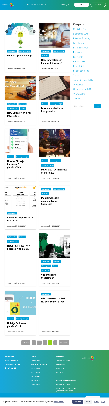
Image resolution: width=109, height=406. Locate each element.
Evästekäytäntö (59, 402)
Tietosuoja (60, 368)
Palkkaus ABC (35, 376)
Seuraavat (63, 342)
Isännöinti (37, 5)
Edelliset (26, 342)
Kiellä (88, 402)
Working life (79, 93)
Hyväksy (78, 402)
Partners (77, 52)
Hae (97, 106)
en (68, 5)
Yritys (42, 5)
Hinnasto (54, 5)
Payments (78, 56)
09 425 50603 (9, 364)
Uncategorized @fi (82, 89)
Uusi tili (81, 5)
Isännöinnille (35, 368)
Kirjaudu (98, 5)
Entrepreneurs (80, 33)
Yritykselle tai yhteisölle (39, 364)
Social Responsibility (83, 79)
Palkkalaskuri (35, 380)
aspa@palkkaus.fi (11, 360)
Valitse (96, 402)
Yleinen (76, 98)
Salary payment (81, 70)
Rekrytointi (78, 66)
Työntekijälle (35, 372)
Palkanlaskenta (80, 47)
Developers (48, 5)
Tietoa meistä (35, 384)
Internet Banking (81, 38)
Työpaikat (78, 84)
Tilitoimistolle (35, 360)
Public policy (79, 61)
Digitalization (79, 29)
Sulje (103, 402)
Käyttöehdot (60, 364)
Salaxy (76, 75)
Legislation (78, 43)
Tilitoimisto (30, 5)
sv (65, 5)
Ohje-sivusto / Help (63, 360)
